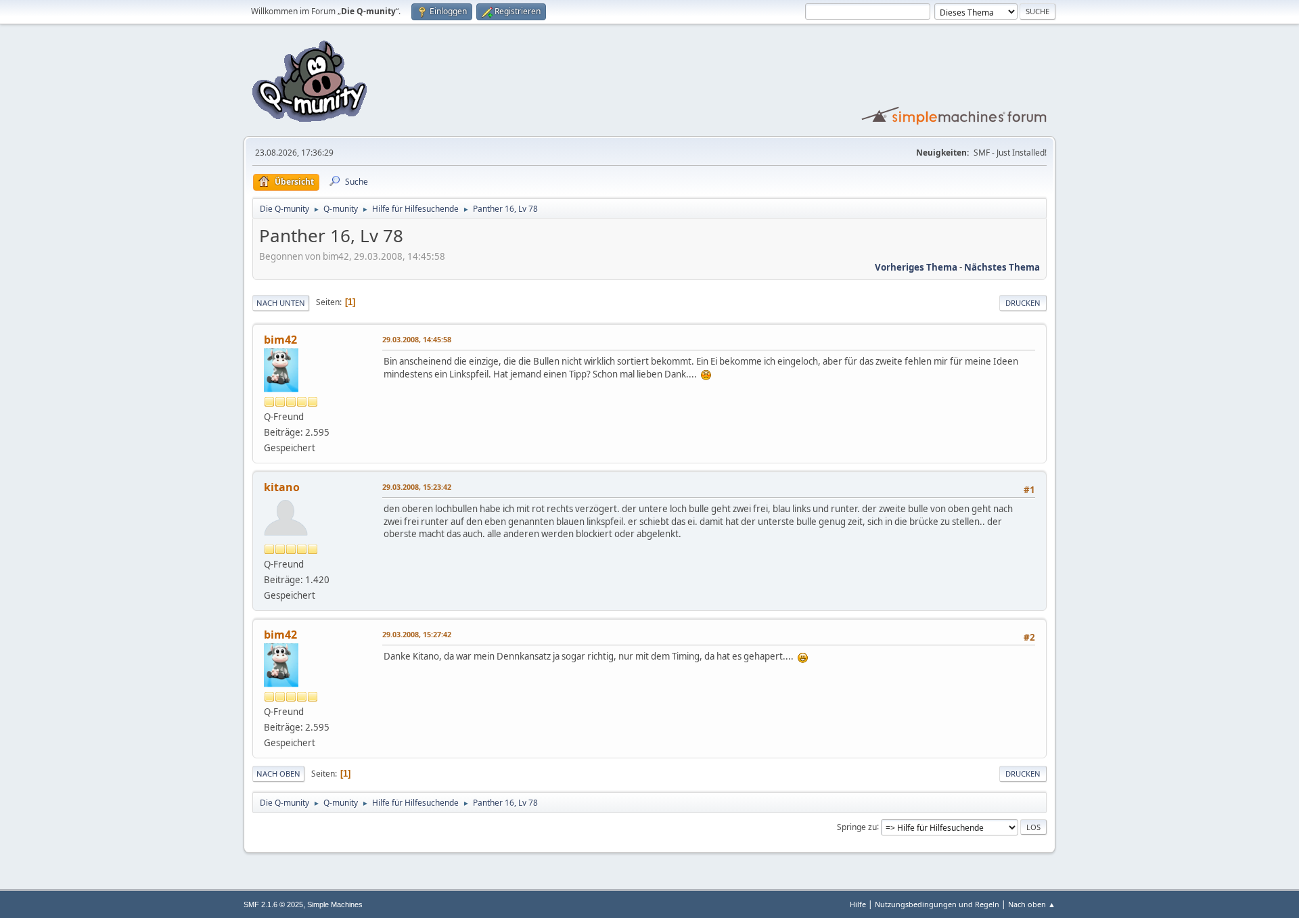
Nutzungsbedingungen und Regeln (937, 904)
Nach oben (278, 773)
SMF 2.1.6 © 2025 (273, 904)
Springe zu (857, 826)
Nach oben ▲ (1031, 904)
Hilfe (858, 904)
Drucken (1023, 303)
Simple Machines (335, 904)
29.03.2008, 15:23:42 (416, 487)
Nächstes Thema (1002, 267)
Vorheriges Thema (916, 267)
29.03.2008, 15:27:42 (416, 634)
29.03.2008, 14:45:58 (416, 339)
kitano (282, 487)
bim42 (280, 339)
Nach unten (280, 303)
